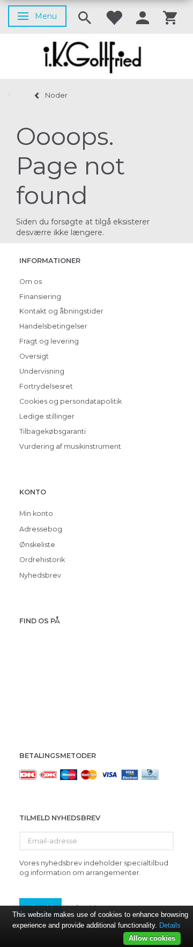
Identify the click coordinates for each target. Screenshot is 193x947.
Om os (30, 282)
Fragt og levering (49, 341)
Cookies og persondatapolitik (70, 401)
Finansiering (40, 297)
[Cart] (170, 17)
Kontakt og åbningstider (61, 311)
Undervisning (41, 371)
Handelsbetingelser (53, 326)
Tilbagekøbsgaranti (52, 431)
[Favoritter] (113, 17)
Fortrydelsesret (46, 386)
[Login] (142, 17)
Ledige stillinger (47, 416)
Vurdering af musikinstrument (70, 446)
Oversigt (34, 356)
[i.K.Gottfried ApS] (96, 56)
